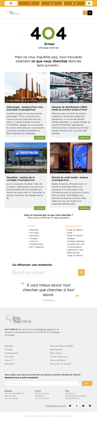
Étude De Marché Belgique (75, 237)
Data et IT (9, 360)
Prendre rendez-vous (59, 356)
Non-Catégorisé (37, 247)
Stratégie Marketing (75, 241)
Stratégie (39, 138)
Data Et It (34, 241)
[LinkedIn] (90, 405)
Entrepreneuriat (36, 244)
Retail (69, 233)
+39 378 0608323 (72, 398)
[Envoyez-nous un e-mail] (11, 3)
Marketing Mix (56, 349)
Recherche (84, 138)
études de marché (45, 329)
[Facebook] (70, 405)
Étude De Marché (75, 230)
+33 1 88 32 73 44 (42, 398)
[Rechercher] (81, 272)
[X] (76, 405)
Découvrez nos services (60, 364)
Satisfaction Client (75, 250)
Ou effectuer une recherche (32, 265)
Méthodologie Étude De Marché (75, 254)
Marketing (34, 230)
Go (86, 383)
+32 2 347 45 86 (11, 398)
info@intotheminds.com (55, 406)
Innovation (34, 233)
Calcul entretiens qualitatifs (61, 346)
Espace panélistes (58, 360)
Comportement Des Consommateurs (76, 245)
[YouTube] (83, 405)
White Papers (56, 353)
